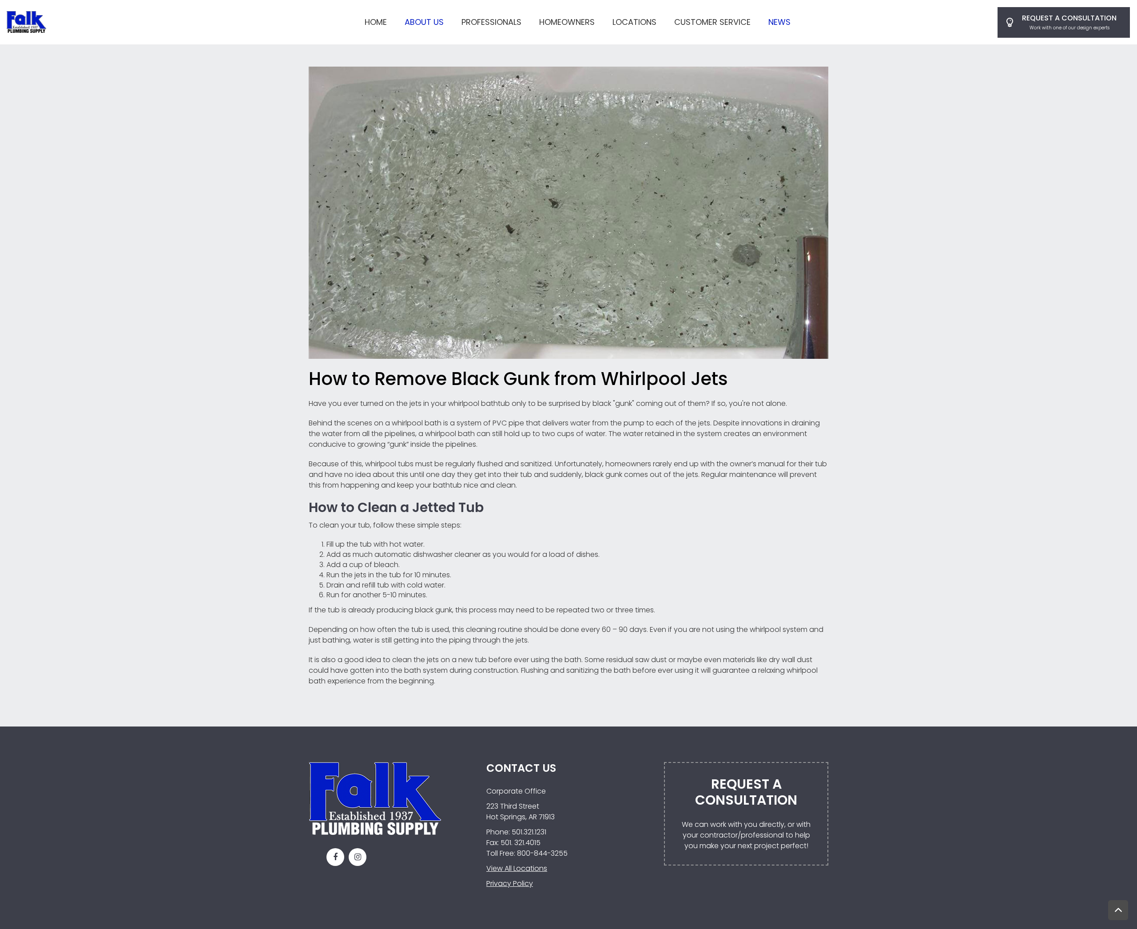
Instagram (357, 857)
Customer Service (712, 22)
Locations (634, 22)
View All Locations (516, 868)
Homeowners (567, 22)
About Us (424, 22)
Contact (1064, 22)
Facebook (335, 857)
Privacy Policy (509, 883)
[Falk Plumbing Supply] (26, 21)
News (779, 22)
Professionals (491, 22)
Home (376, 22)
